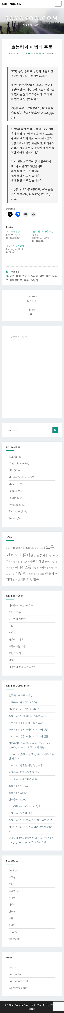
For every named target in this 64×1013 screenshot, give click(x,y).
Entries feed (16, 974)
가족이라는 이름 (17, 646)
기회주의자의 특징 (34, 747)
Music (12, 484)
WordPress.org (18, 988)
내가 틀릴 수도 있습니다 (24, 276)
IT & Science (16, 463)
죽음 (42, 573)
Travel (12, 518)
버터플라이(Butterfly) (21, 605)
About (23, 792)
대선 (14, 555)
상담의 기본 (15, 612)
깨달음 (33, 548)
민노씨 (12, 911)
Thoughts (14, 511)
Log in (12, 967)
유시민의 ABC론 (17, 619)
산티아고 (48, 561)
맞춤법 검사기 (16, 891)
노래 (42, 548)
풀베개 (12, 925)
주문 (26, 280)
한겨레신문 (17, 580)
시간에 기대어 (16, 639)
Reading (14, 271)
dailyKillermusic (18, 806)
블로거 (27, 561)
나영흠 (12, 772)
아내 (21, 567)
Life (11, 470)
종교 (37, 574)
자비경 (12, 632)
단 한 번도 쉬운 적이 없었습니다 (36, 820)
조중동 (33, 574)
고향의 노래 (15, 653)
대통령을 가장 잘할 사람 (30, 765)
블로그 (34, 561)
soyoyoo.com (12, 4)
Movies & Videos (19, 477)
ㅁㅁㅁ (12, 736)
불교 (21, 562)
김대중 (28, 548)
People (13, 491)
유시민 (11, 573)
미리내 (12, 904)
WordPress (43, 1005)
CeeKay (13, 870)
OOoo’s (13, 932)
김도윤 (12, 799)
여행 (34, 567)
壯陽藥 (12, 695)
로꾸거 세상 (27, 695)
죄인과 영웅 (26, 813)
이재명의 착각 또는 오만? (22, 667)
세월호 (11, 567)
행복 (36, 579)
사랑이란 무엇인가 (15, 245)
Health (13, 456)
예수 (43, 567)
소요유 (34, 53)
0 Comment (49, 53)
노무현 (12, 877)
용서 (49, 567)
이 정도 (24, 785)
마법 (42, 276)
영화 (39, 567)
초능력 (34, 280)
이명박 (20, 573)
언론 (27, 566)
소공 (11, 918)
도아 (11, 884)
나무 (11, 723)
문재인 (44, 555)
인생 (11, 660)
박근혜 (14, 561)
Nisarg (32, 1009)
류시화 (36, 556)
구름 (11, 626)
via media (14, 938)
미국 (51, 556)
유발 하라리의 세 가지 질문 (34, 729)
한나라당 (26, 579)
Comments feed (18, 981)
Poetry (12, 497)
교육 (22, 548)
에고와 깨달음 (13, 231)
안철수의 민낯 (38, 842)
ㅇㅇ (11, 765)
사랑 (41, 561)
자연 (28, 574)
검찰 (18, 548)
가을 (7, 548)
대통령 (24, 555)
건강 (12, 548)
